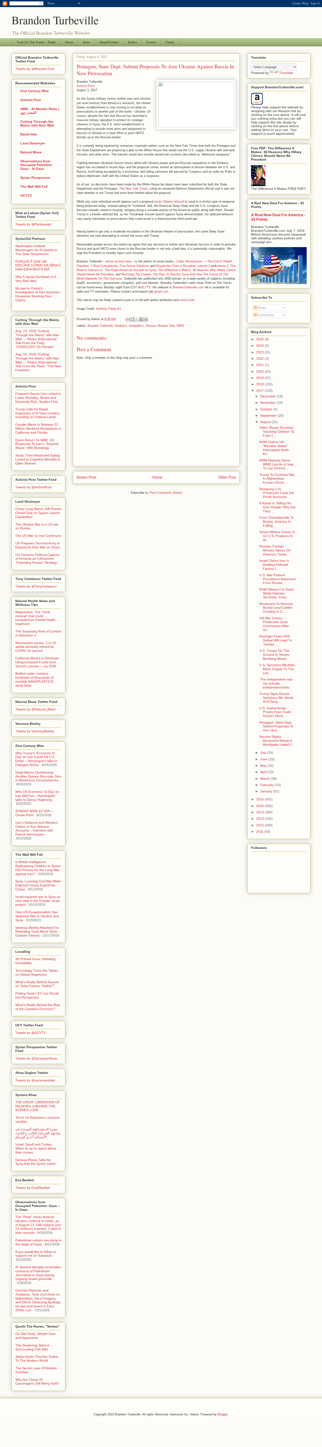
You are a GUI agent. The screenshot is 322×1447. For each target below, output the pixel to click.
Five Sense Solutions (134, 266)
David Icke (28, 134)
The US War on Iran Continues (38, 536)
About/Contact (109, 42)
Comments (265, 315)
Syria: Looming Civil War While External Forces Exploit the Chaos (38, 885)
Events (151, 42)
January (266, 791)
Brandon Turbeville (55, 19)
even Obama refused (169, 201)
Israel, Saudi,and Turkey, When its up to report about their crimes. (35, 1148)
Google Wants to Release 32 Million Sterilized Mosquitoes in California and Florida (38, 428)
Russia (150, 325)
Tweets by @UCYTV (30, 1033)
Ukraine (162, 325)
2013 (260, 818)
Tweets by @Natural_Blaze (35, 709)
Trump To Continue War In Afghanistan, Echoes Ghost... (277, 479)
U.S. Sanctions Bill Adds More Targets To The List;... (277, 669)
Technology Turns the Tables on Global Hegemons (36, 972)
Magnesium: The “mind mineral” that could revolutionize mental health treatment (35, 618)
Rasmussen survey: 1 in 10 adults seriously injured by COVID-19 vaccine (35, 647)
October (266, 409)
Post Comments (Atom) (166, 492)
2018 (260, 384)
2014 (260, 812)
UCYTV (145, 287)
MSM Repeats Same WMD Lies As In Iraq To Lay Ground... (276, 464)
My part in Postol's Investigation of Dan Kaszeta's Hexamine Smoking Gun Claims (37, 294)
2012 (260, 825)
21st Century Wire (34, 91)
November (268, 402)
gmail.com (161, 291)
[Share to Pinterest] (146, 319)
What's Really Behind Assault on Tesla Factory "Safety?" (36, 984)
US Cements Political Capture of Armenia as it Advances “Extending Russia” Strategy (37, 559)
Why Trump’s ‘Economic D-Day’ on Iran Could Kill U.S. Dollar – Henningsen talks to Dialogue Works (36, 759)
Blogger (223, 1414)
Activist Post (85, 86)
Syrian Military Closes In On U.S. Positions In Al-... (277, 536)
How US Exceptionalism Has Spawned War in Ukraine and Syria (37, 916)
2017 (260, 390)
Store (86, 42)
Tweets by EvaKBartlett (32, 1188)
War (172, 325)
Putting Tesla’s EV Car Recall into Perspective (36, 995)
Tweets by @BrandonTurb (34, 69)
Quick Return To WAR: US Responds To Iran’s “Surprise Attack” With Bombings (37, 444)
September (269, 415)
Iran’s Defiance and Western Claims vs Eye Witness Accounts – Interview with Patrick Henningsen (36, 828)
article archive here (118, 261)
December (268, 396)
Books (132, 42)
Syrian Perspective (35, 177)
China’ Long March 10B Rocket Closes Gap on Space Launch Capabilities (38, 513)
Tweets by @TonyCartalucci (36, 586)
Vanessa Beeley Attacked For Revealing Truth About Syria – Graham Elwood (37, 931)
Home (69, 42)
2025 (260, 339)
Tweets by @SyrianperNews (36, 1058)
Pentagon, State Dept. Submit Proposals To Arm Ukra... (276, 726)
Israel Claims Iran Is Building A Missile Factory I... (274, 565)
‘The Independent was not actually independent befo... (276, 683)
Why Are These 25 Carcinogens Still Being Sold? (37, 1382)
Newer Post (86, 477)
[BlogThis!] (132, 319)
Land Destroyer (32, 143)
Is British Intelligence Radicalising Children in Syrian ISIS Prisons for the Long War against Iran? (38, 868)
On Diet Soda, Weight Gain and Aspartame (35, 1336)
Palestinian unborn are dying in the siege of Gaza (38, 1242)
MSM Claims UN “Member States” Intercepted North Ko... (274, 448)
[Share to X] (137, 319)
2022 (260, 358)
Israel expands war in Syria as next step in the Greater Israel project (37, 901)
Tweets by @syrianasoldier (35, 1080)
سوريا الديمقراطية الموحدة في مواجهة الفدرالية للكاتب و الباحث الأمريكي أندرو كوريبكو (38, 1133)
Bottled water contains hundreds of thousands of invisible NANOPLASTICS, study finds (34, 679)
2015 (260, 806)
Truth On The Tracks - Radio (36, 42)
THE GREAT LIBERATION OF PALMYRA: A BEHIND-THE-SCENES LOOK (37, 1106)
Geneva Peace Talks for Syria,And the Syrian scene (35, 1162)
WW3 (180, 325)
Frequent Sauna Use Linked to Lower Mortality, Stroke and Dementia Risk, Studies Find (38, 398)
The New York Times (133, 188)
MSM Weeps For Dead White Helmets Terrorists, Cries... (276, 593)
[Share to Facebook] (141, 319)
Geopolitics (136, 325)
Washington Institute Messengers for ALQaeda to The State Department (36, 250)
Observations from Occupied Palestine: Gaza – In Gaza (36, 165)
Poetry (169, 42)
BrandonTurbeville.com (188, 287)
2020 (260, 371)
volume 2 (222, 266)
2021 (260, 365)
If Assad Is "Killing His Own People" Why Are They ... (277, 507)
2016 (260, 799)
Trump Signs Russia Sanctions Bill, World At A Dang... (276, 698)
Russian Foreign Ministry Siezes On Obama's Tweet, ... (275, 550)
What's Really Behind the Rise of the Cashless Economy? (37, 1007)
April (264, 772)
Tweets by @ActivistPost (33, 487)
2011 (260, 831)
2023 (260, 352)
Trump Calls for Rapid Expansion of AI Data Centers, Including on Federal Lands (37, 413)
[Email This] (128, 319)
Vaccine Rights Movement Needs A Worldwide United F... (276, 740)
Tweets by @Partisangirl (33, 224)
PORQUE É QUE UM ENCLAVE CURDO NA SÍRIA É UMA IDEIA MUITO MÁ (38, 265)
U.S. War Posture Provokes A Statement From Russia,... (277, 579)
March (265, 778)
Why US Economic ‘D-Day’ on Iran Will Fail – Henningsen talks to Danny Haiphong (37, 796)
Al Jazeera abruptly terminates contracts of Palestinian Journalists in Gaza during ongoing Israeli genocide (38, 1273)
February (267, 785)
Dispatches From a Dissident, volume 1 (183, 266)
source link (187, 300)
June (264, 759)
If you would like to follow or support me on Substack (35, 1254)
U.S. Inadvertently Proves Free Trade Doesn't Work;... (275, 712)
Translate (286, 73)
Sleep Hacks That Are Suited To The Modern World (36, 1358)
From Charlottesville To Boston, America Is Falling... (276, 521)
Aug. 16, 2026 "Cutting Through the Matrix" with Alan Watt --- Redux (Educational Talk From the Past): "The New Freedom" (38, 362)
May (264, 765)
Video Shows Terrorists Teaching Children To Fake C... (276, 431)
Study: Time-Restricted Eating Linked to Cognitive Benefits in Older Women (37, 459)
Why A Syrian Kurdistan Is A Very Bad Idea (35, 279)
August (266, 422)
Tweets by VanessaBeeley (34, 731)
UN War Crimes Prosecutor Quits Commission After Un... (274, 624)
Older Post (227, 477)
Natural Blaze (30, 152)
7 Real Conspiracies (104, 266)
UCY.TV (26, 195)
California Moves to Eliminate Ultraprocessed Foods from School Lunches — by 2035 (37, 662)
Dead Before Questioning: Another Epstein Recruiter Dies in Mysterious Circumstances (38, 776)
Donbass (121, 325)
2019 (260, 378)
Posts (261, 308)
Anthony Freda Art (108, 308)
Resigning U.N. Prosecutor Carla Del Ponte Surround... (276, 493)
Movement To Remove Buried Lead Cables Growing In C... (276, 608)
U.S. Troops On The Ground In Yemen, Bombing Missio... (274, 654)
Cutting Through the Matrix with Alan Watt (37, 123)
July (263, 752)
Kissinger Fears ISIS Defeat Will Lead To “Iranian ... (275, 640)
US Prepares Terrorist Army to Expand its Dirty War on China (37, 545)
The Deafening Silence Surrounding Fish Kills (32, 1347)
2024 (260, 345)
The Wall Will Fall (34, 186)
